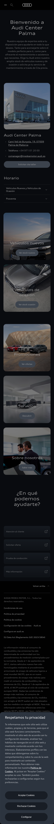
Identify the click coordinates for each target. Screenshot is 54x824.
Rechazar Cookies (26, 806)
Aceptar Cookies (26, 795)
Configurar (26, 817)
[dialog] (27, 768)
